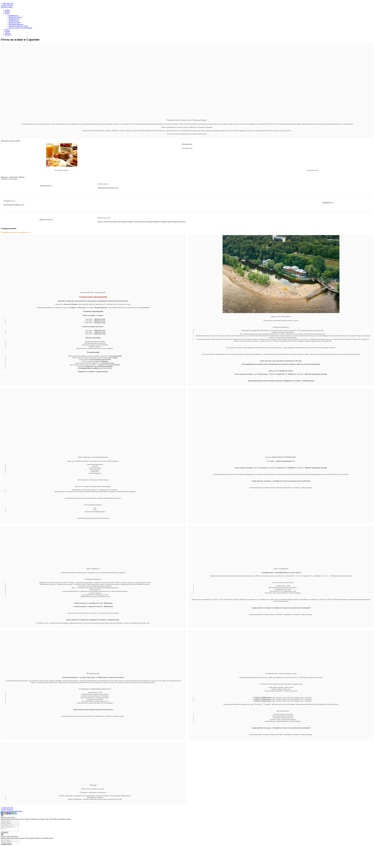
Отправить (5, 832)
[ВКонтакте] (2, 813)
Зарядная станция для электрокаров (20, 28)
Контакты (8, 35)
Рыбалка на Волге (15, 22)
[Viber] (10, 813)
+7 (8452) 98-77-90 (7, 3)
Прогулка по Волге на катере (18, 26)
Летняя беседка (14, 21)
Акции (7, 29)
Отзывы (7, 33)
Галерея (7, 31)
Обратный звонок (7, 7)
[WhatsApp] (13, 813)
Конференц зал (14, 15)
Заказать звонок (6, 844)
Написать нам (5, 811)
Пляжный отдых (14, 19)
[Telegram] (15, 813)
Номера (7, 12)
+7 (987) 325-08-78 (7, 5)
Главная (7, 10)
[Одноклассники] (5, 813)
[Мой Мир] (7, 813)
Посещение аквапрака (16, 24)
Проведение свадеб (15, 17)
